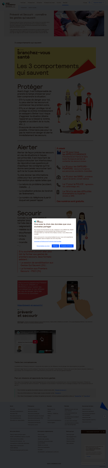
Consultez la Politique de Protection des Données (47, 241)
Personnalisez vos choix (43, 246)
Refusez (55, 246)
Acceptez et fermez (66, 246)
